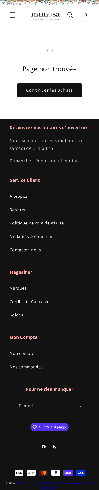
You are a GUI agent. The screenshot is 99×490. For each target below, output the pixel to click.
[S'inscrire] (80, 406)
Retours (17, 209)
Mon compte (22, 353)
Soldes (16, 315)
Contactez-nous (25, 249)
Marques (18, 288)
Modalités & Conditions (33, 236)
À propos (18, 196)
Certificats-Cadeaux (29, 301)
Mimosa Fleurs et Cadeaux (32, 482)
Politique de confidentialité (37, 223)
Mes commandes (26, 367)
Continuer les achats (49, 90)
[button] (12, 15)
